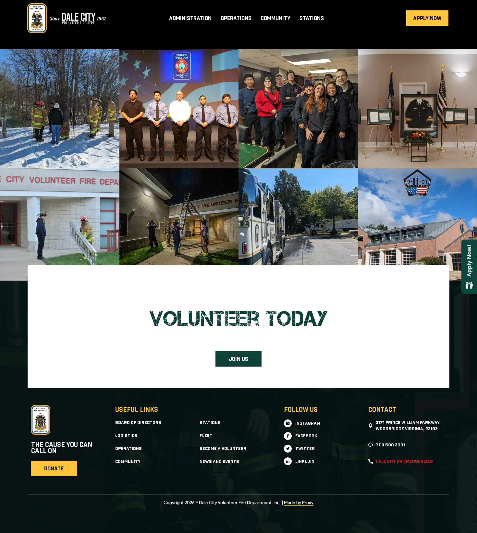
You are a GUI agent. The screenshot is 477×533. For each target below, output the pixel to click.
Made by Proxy (298, 502)
